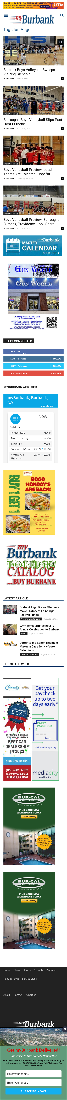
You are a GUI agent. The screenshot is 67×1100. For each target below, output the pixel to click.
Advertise (31, 986)
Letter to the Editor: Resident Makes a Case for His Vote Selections (39, 663)
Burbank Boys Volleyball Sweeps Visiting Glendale (29, 72)
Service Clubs (29, 970)
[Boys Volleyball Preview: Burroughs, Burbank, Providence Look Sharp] (33, 200)
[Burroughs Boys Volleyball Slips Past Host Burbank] (33, 100)
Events (23, 650)
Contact (18, 986)
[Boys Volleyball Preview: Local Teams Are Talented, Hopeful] (33, 150)
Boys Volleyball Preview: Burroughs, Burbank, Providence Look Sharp (31, 222)
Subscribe (56, 373)
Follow (57, 358)
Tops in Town (11, 970)
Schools (38, 961)
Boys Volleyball (11, 64)
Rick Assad (8, 78)
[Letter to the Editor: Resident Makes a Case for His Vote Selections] (10, 661)
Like (23, 353)
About (6, 986)
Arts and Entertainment (31, 636)
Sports (27, 961)
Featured (51, 961)
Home (6, 961)
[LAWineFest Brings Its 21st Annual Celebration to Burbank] (10, 646)
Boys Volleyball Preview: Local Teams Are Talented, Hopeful (27, 172)
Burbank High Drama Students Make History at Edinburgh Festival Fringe (39, 628)
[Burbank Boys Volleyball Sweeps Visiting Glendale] (33, 50)
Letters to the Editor (29, 671)
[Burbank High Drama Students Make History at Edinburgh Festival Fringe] (10, 626)
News (17, 961)
